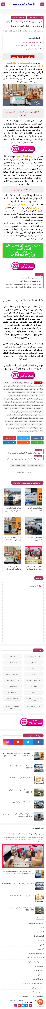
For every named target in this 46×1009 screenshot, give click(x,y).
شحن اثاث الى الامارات (33, 680)
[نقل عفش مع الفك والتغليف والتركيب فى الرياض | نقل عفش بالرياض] (12, 555)
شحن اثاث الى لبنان (35, 17)
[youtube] (18, 742)
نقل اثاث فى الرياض (32, 49)
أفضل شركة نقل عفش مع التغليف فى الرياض (24, 45)
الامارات (12, 656)
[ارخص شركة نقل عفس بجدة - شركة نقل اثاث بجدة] (33, 555)
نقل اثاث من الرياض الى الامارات (33, 699)
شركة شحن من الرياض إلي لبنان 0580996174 (12, 538)
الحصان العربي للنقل (23, 3)
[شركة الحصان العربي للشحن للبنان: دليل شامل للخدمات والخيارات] (33, 497)
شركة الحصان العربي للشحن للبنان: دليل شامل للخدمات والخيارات (34, 509)
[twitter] (28, 742)
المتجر (33, 662)
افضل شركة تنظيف (33, 656)
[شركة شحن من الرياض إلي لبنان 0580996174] (12, 526)
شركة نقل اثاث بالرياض (30, 42)
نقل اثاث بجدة (12, 692)
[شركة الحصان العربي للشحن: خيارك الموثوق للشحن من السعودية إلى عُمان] (12, 497)
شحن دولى (33, 686)
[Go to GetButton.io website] (40, 1006)
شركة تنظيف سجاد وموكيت (31, 278)
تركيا (12, 668)
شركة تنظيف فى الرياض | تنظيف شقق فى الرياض (23, 284)
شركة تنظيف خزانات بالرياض (30, 281)
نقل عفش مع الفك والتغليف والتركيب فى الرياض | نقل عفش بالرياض (13, 567)
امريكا (34, 668)
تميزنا (33, 674)
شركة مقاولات (12, 686)
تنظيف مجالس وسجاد (12, 674)
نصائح (33, 692)
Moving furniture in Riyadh (12, 707)
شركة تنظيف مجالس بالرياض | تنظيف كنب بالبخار (23, 287)
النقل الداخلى (12, 662)
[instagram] (8, 742)
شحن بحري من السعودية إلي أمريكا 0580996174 (18, 883)
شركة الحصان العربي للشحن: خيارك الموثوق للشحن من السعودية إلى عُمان (12, 509)
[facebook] (38, 742)
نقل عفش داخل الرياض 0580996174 (21, 777)
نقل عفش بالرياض (19, 17)
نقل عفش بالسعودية (33, 706)
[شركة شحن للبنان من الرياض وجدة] (33, 526)
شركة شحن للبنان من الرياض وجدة (34, 538)
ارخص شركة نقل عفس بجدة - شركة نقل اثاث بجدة (34, 567)
